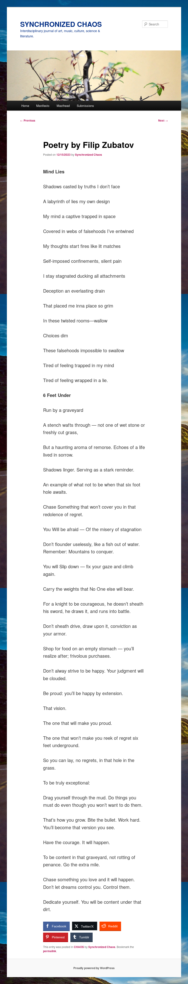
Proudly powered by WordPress (94, 968)
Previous (27, 120)
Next (163, 120)
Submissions (85, 105)
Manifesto (42, 105)
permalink (49, 951)
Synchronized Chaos (88, 154)
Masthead (63, 105)
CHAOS (79, 947)
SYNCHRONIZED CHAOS (61, 24)
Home (25, 105)
